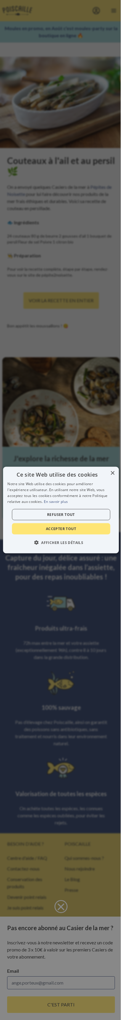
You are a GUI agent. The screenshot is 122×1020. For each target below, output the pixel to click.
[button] (61, 542)
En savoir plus (56, 501)
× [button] (112, 473)
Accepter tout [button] (61, 528)
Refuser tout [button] (61, 514)
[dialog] (61, 510)
